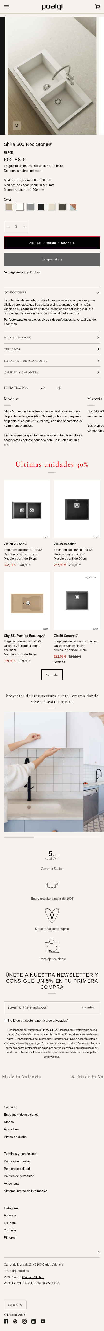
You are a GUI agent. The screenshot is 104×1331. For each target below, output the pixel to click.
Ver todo (52, 674)
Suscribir (88, 1007)
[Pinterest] (15, 1321)
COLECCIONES (15, 292)
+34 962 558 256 (47, 1283)
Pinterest (10, 1237)
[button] (9, 207)
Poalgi (12, 1315)
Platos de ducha (15, 1137)
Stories (9, 1122)
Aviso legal (11, 1183)
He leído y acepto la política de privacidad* (38, 1020)
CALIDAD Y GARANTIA (21, 372)
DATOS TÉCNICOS (17, 337)
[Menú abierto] (11, 6)
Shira (43, 300)
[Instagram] (24, 1321)
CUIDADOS (12, 349)
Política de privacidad (19, 1176)
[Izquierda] (27, 601)
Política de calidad (17, 1169)
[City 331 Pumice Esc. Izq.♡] (27, 601)
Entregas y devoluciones (21, 1114)
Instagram (11, 1208)
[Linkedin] (33, 1321)
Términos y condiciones (20, 1154)
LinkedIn (10, 1223)
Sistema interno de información (25, 1191)
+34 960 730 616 (33, 1277)
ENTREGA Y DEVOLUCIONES (25, 360)
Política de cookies (17, 1161)
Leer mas (10, 324)
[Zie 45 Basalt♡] (77, 509)
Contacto (10, 1107)
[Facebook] (6, 1321)
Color (7, 199)
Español (13, 1304)
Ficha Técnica (16, 387)
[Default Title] (27, 509)
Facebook (11, 1215)
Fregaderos (12, 1129)
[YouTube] (43, 1321)
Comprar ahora (52, 259)
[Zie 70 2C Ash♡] (27, 509)
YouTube (10, 1230)
